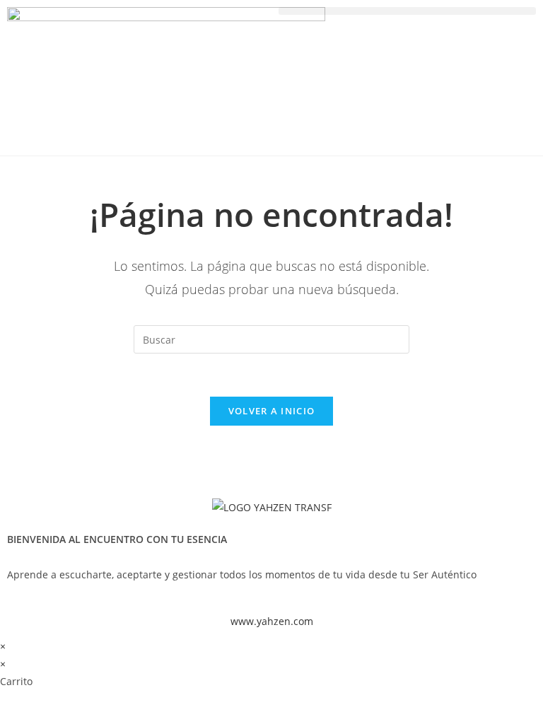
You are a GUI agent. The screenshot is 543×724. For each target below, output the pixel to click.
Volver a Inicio (271, 410)
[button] (407, 11)
